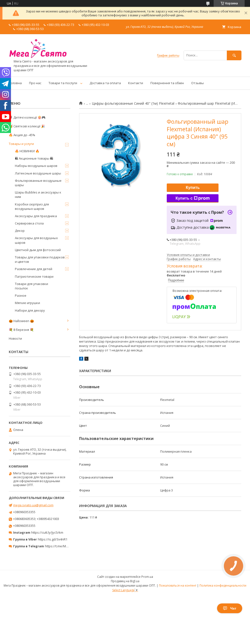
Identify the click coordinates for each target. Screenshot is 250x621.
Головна (15, 83)
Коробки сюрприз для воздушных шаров (32, 206)
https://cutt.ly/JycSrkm (47, 532)
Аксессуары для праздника (36, 216)
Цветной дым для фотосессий (38, 250)
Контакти (135, 83)
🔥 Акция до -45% (22, 135)
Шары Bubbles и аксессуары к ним (38, 194)
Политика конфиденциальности (222, 585)
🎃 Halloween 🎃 (21, 321)
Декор (20, 230)
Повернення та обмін (167, 83)
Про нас (35, 83)
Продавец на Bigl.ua (125, 581)
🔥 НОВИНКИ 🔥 (27, 151)
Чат (233, 608)
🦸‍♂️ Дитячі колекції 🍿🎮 (27, 117)
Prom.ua (147, 577)
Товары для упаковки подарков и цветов (40, 259)
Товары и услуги (21, 144)
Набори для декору (30, 310)
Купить (193, 187)
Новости (15, 338)
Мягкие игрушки (27, 303)
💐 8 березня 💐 (21, 329)
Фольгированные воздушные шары (38, 182)
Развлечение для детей (33, 269)
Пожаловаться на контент (177, 585)
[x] (86, 359)
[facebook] (81, 359)
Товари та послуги (63, 83)
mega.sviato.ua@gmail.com (33, 505)
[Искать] (234, 55)
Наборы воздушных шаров (36, 165)
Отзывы (197, 83)
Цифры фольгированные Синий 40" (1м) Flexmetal (133, 103)
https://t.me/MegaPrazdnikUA (67, 546)
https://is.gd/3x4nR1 (52, 539)
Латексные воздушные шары (38, 173)
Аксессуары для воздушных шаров (36, 240)
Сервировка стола (29, 223)
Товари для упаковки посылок (31, 286)
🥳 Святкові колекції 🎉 (27, 126)
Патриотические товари (34, 276)
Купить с (184, 198)
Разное (20, 295)
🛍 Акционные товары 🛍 (34, 158)
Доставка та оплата (105, 83)
